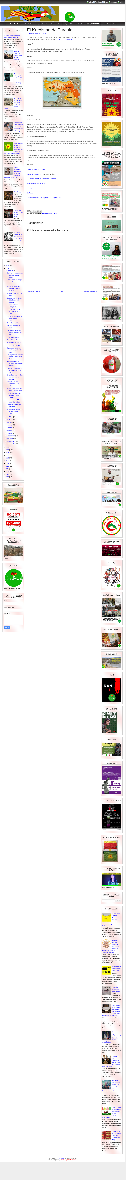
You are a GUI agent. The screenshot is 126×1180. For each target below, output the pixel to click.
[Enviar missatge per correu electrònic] (28, 211)
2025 (7, 474)
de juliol (9, 430)
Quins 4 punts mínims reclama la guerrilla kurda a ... (13, 311)
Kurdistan (106, 24)
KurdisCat (28, 24)
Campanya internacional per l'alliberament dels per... (14, 332)
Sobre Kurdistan (15, 24)
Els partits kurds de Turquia (36, 169)
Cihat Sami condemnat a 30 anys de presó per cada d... (14, 370)
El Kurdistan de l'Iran (13, 337)
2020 (7, 460)
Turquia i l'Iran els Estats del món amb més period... (14, 300)
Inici (62, 292)
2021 (7, 463)
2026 (7, 477)
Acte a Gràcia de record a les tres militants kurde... (14, 411)
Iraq (37, 24)
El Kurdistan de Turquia (14, 342)
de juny (9, 427)
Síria (59, 24)
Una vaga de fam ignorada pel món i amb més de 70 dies (15, 357)
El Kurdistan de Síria (13, 323)
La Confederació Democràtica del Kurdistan (41, 179)
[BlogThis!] (33, 211)
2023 (7, 469)
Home (4, 24)
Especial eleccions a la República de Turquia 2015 (44, 198)
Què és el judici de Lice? (14, 345)
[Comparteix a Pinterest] (40, 211)
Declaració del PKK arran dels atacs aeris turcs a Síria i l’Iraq (116, 1135)
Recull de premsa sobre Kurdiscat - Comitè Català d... (14, 395)
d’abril (9, 422)
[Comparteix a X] (36, 211)
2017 (7, 452)
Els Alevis (30, 188)
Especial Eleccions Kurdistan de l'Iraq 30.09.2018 (82, 24)
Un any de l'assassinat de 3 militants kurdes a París (14, 318)
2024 (7, 471)
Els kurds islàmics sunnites (36, 183)
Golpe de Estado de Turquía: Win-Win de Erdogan (18, 55)
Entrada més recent (33, 292)
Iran (52, 24)
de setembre (11, 436)
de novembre (11, 441)
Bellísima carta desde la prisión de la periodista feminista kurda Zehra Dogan (18, 127)
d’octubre (10, 438)
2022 (7, 466)
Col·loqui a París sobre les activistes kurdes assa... (15, 275)
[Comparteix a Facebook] (38, 211)
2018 (7, 455)
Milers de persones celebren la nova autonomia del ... (13, 384)
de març (10, 419)
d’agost (9, 433)
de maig (9, 425)
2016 (7, 450)
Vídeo (115, 24)
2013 (7, 265)
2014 (7, 268)
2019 (7, 458)
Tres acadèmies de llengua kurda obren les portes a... (15, 363)
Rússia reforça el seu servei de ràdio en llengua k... (13, 288)
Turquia (44, 24)
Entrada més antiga (90, 292)
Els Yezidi (30, 193)
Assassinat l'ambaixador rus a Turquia (116, 989)
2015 (7, 447)
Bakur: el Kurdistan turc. (65, 40)
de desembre (11, 444)
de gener (10, 270)
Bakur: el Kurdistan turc (35, 174)
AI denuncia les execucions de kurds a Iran (116, 968)
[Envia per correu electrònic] (31, 211)
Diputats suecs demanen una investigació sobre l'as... (14, 350)
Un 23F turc (17, 192)
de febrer (10, 417)
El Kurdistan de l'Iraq (13, 340)
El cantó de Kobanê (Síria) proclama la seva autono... (15, 377)
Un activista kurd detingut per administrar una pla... (14, 282)
